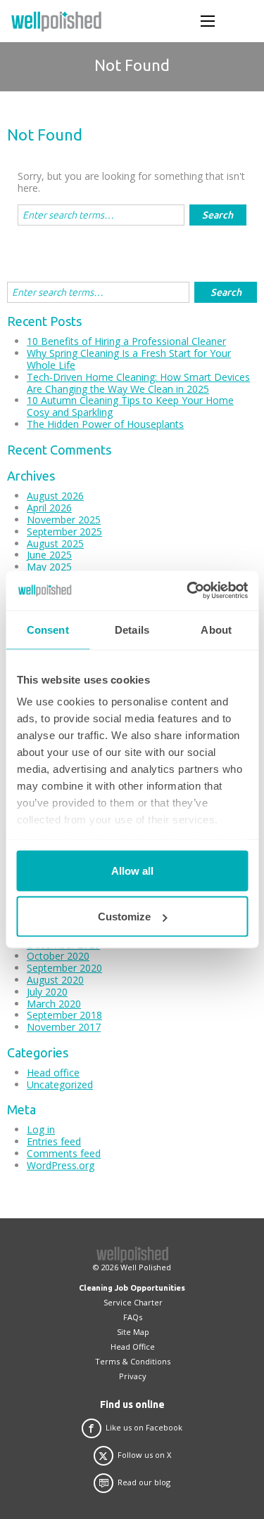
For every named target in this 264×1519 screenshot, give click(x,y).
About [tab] (216, 629)
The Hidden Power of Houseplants (105, 424)
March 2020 (54, 1003)
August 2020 (55, 979)
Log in (41, 1129)
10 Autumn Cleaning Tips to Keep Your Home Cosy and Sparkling (130, 406)
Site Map (133, 1331)
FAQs (132, 1317)
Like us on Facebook (144, 1428)
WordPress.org (60, 1165)
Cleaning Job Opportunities (132, 1288)
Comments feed (64, 1153)
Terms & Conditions (132, 1361)
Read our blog (144, 1482)
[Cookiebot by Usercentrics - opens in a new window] (188, 591)
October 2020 (58, 956)
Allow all (132, 870)
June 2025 (49, 554)
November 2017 (64, 1027)
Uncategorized (60, 1084)
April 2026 (49, 507)
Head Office (133, 1346)
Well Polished (145, 1267)
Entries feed (54, 1141)
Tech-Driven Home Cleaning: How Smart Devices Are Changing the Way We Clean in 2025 (138, 383)
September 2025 (64, 531)
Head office (53, 1072)
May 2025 (49, 566)
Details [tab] (132, 629)
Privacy (132, 1376)
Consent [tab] (48, 629)
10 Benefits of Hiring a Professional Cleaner (126, 341)
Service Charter (133, 1302)
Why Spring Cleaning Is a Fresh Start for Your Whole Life (129, 359)
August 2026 (55, 495)
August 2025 (55, 543)
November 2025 (64, 519)
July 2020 (47, 991)
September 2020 (64, 967)
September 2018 (64, 1015)
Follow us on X (144, 1455)
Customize (124, 917)
